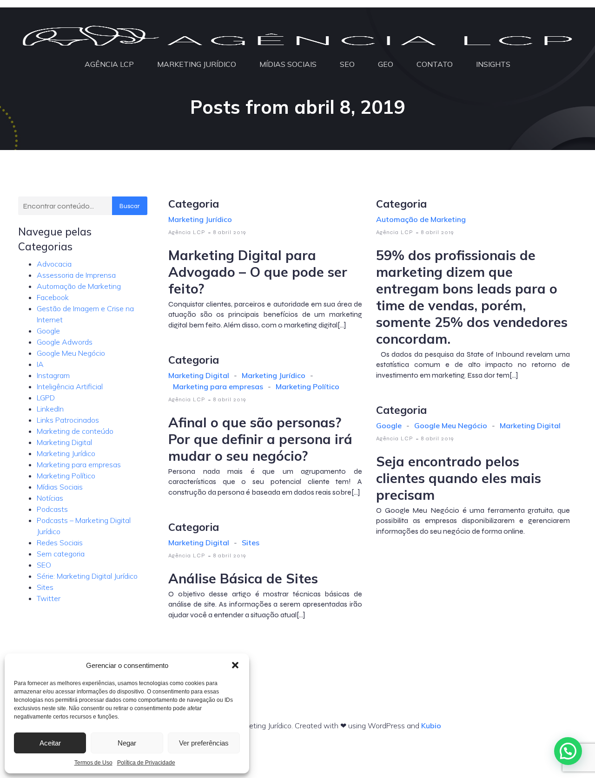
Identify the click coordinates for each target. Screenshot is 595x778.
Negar (127, 743)
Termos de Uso (93, 762)
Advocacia (54, 263)
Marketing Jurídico (66, 453)
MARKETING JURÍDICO (196, 64)
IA (40, 364)
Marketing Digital (64, 442)
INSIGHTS (493, 64)
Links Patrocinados (68, 420)
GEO (385, 64)
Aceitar (50, 743)
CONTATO (434, 64)
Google (48, 330)
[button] (235, 665)
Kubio (431, 725)
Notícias (50, 498)
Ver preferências (204, 743)
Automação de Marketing (79, 286)
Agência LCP (186, 232)
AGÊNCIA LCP (109, 64)
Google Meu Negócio (71, 353)
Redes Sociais (60, 542)
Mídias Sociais (60, 486)
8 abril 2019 (229, 232)
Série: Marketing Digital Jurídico (87, 576)
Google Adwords (65, 342)
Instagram (53, 375)
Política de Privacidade (146, 762)
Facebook (53, 297)
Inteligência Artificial (70, 386)
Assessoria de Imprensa (76, 275)
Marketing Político (66, 475)
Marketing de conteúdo (75, 431)
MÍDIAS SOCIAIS (288, 64)
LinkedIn (50, 408)
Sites (45, 587)
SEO (347, 64)
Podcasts (52, 509)
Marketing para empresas (79, 464)
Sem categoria (61, 553)
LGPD (46, 397)
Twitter (48, 598)
